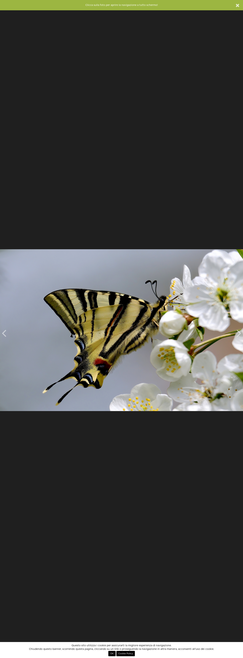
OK (112, 653)
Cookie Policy (125, 653)
